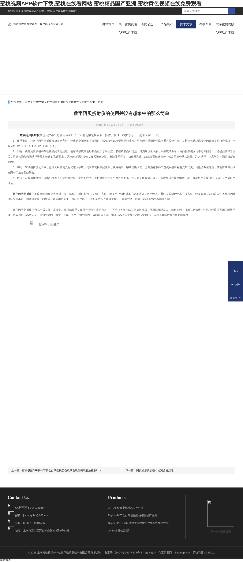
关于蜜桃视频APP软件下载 (128, 28)
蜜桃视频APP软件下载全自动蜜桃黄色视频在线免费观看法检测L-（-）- (64, 470)
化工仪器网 (165, 552)
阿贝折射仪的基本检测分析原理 (155, 470)
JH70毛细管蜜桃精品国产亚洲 (126, 507)
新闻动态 (147, 24)
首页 (27, 102)
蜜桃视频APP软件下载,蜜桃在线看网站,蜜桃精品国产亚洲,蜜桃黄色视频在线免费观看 (101, 3)
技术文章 (186, 24)
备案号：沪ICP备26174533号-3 (123, 552)
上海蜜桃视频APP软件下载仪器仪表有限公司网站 (47, 11)
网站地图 (5, 560)
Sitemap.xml (182, 552)
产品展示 (167, 24)
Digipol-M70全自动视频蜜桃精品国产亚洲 (132, 515)
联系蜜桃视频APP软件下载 (225, 28)
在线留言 (205, 24)
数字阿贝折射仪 (30, 135)
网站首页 (108, 24)
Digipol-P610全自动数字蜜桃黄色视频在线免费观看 (138, 522)
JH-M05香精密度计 (119, 530)
